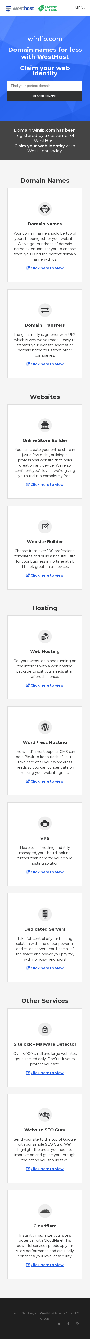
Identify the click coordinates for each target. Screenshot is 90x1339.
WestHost (47, 1313)
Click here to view (47, 268)
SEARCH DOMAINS (45, 96)
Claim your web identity (39, 145)
